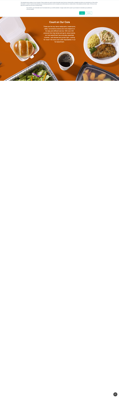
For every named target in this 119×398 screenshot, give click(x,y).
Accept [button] (82, 13)
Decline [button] (89, 13)
